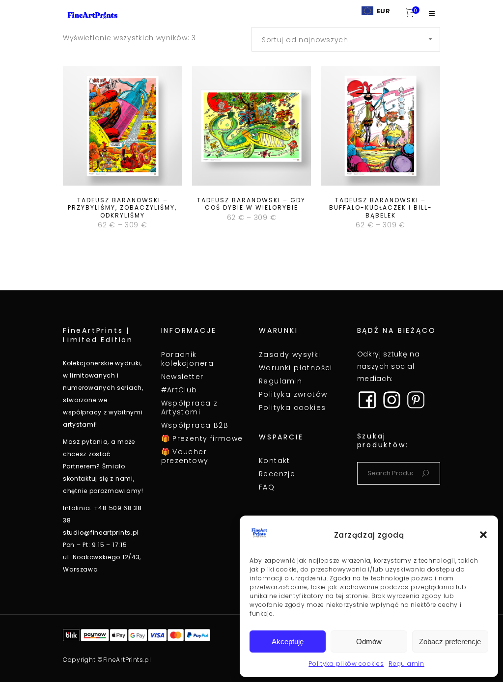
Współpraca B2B (195, 425)
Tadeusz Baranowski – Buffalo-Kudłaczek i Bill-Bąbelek (380, 207)
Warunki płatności (296, 368)
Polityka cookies (292, 407)
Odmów (369, 641)
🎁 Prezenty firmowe (202, 438)
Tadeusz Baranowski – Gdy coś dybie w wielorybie (251, 204)
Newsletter (182, 377)
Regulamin (406, 663)
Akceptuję (288, 641)
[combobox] (346, 39)
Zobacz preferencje (450, 641)
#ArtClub (179, 390)
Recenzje (277, 474)
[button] (483, 535)
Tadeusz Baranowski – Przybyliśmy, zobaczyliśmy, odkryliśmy (122, 207)
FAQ (267, 487)
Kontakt (274, 460)
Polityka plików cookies (346, 663)
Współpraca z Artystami (189, 407)
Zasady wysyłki (290, 354)
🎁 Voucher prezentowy (185, 456)
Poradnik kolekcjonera (187, 359)
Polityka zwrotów (293, 394)
